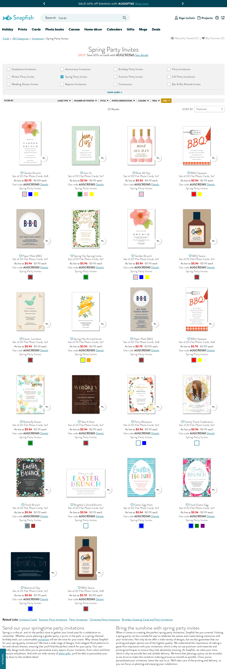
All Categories (20, 38)
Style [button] (103, 100)
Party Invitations (78, 620)
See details (141, 55)
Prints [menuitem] (22, 29)
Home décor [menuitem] (93, 29)
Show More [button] (113, 92)
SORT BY (187, 109)
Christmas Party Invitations (105, 620)
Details (44, 184)
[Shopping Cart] (222, 18)
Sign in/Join (187, 18)
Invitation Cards (28, 620)
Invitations (37, 38)
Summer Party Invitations (53, 620)
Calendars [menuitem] (114, 29)
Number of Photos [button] (84, 100)
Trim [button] (154, 100)
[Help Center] (217, 18)
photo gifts (64, 653)
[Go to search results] (124, 18)
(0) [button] (186, 38)
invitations (43, 639)
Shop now (141, 3)
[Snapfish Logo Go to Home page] (17, 17)
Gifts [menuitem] (130, 29)
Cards (6, 38)
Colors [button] (142, 100)
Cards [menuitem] (36, 29)
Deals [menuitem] (156, 29)
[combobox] (85, 18)
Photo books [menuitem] (54, 29)
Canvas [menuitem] (74, 29)
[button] (30, 142)
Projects (207, 18)
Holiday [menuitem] (7, 29)
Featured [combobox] (201, 109)
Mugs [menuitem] (143, 29)
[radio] (24, 194)
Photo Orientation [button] (122, 100)
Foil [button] (165, 100)
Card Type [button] (62, 100)
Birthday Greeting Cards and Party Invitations (147, 620)
